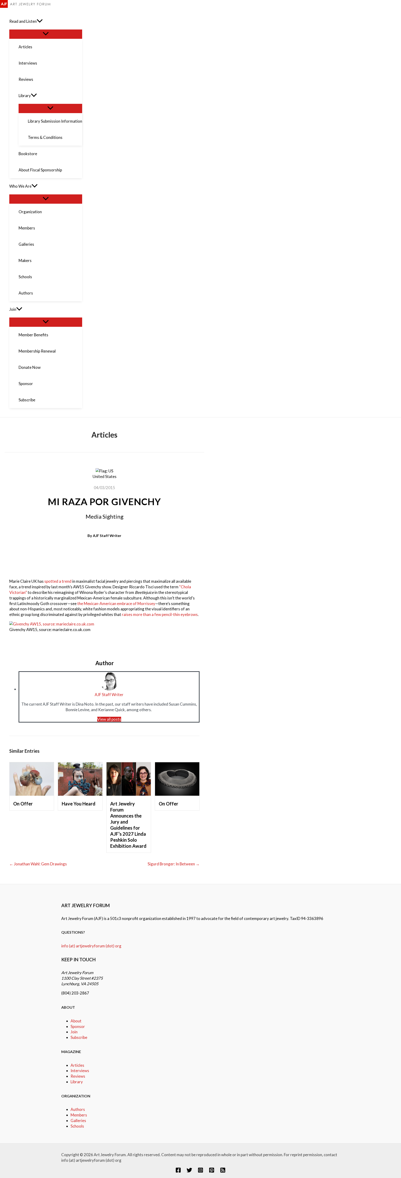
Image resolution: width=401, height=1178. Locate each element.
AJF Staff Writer (107, 535)
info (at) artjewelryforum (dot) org (91, 945)
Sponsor (78, 1026)
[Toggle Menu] (45, 33)
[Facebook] (178, 1171)
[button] (40, 21)
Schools (77, 1126)
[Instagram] (200, 1171)
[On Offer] (32, 794)
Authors (78, 1109)
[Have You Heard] (80, 794)
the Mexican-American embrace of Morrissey (116, 603)
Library (77, 1081)
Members (79, 1115)
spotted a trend (57, 581)
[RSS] (223, 1171)
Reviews (78, 1076)
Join (74, 1031)
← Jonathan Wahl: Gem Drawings (38, 863)
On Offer (23, 803)
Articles (77, 1065)
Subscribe (79, 1037)
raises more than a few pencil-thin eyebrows (160, 614)
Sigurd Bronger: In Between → (174, 863)
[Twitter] (189, 1171)
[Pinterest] (211, 1171)
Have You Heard (78, 803)
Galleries (78, 1120)
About (76, 1020)
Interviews (80, 1070)
